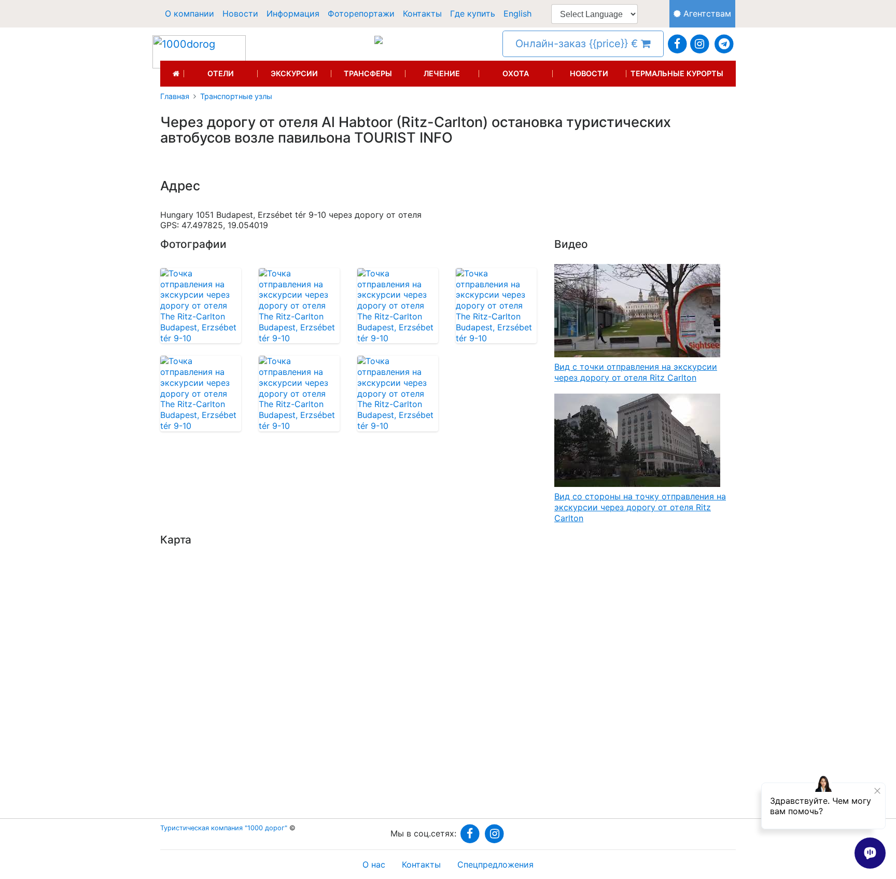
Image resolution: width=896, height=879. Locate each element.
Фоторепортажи (361, 13)
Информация (293, 13)
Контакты (422, 13)
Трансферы (368, 73)
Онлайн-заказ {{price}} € (578, 43)
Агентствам (706, 13)
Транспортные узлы (236, 96)
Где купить (472, 13)
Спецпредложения (495, 864)
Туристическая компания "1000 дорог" (223, 828)
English (517, 13)
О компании (189, 13)
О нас (373, 864)
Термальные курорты (677, 73)
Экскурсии (294, 73)
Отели (220, 73)
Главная (174, 96)
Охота (515, 73)
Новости (240, 13)
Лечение (442, 73)
